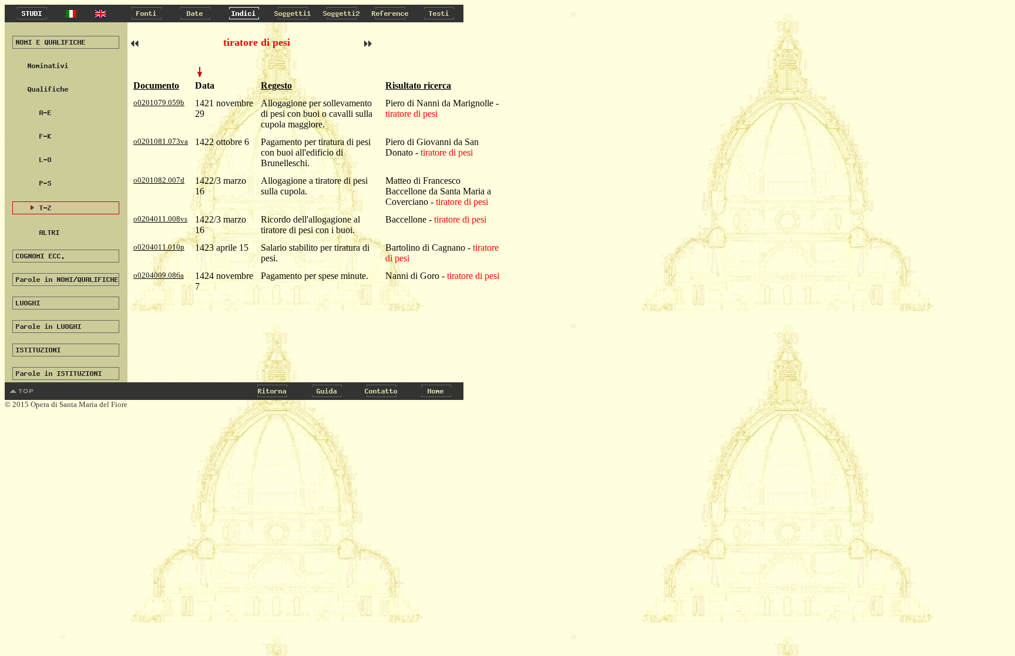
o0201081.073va (160, 141)
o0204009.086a (158, 275)
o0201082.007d (158, 180)
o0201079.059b (158, 102)
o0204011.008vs (160, 218)
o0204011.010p (158, 247)
